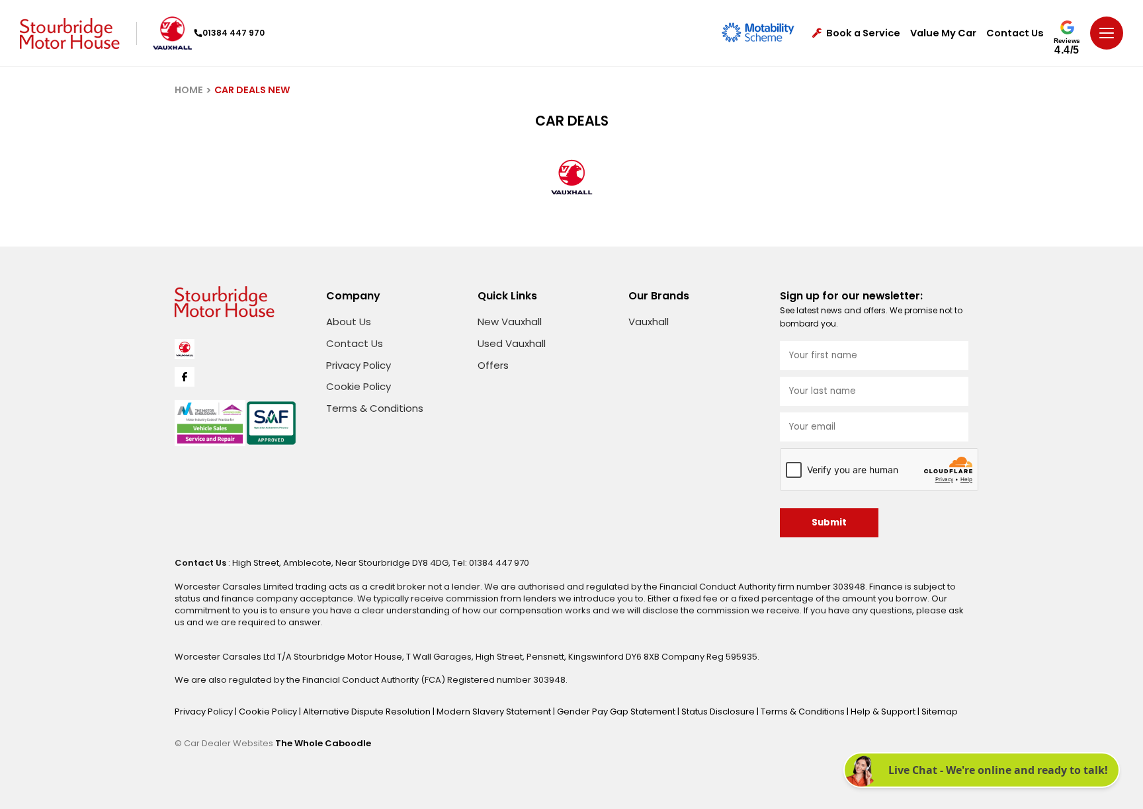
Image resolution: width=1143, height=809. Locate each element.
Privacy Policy (358, 365)
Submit (829, 522)
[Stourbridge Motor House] (70, 33)
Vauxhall (648, 321)
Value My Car (943, 33)
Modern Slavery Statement (495, 711)
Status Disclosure (719, 711)
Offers (493, 365)
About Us (348, 321)
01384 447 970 (233, 32)
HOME (189, 89)
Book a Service (863, 33)
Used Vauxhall (512, 343)
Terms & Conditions (374, 408)
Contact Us (1015, 33)
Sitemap (939, 711)
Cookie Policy (358, 386)
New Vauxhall (510, 321)
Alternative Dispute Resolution (368, 711)
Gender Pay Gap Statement (617, 711)
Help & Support (884, 711)
